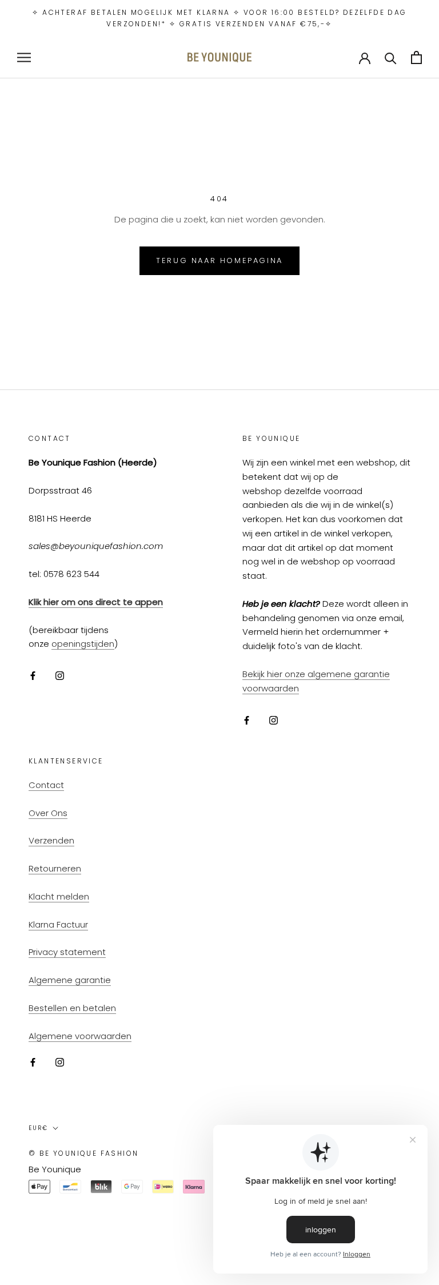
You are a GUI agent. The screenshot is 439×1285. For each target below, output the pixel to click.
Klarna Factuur (58, 924)
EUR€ (38, 1128)
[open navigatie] (24, 57)
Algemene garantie (70, 980)
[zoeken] (391, 57)
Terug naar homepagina (219, 260)
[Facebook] (33, 676)
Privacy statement (67, 952)
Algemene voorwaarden (80, 1036)
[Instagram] (59, 676)
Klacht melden (59, 896)
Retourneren (55, 868)
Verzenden (51, 840)
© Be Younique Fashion (83, 1153)
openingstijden (82, 644)
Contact (46, 785)
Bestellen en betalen (72, 1008)
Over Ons (48, 813)
